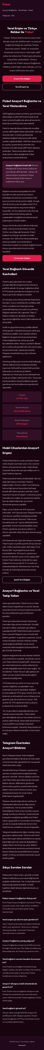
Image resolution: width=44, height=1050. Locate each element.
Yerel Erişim (22, 10)
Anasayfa (22, 1045)
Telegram (6, 16)
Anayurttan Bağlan (22, 79)
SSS (12, 16)
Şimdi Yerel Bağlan (22, 580)
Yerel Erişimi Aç (22, 87)
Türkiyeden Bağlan (22, 258)
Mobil (30, 10)
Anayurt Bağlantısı (9, 10)
